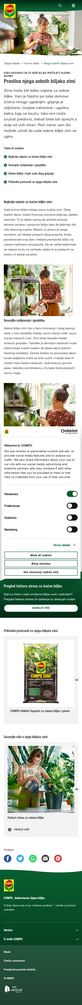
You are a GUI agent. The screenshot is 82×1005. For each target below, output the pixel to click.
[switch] (72, 505)
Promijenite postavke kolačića (20, 970)
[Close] (60, 6)
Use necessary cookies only (41, 572)
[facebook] (7, 858)
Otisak (7, 952)
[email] (45, 858)
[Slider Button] (76, 680)
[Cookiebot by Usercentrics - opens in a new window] (61, 431)
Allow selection (41, 563)
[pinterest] (58, 858)
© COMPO (9, 978)
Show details (62, 545)
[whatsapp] (33, 858)
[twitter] (20, 858)
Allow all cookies (41, 555)
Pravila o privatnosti (14, 961)
